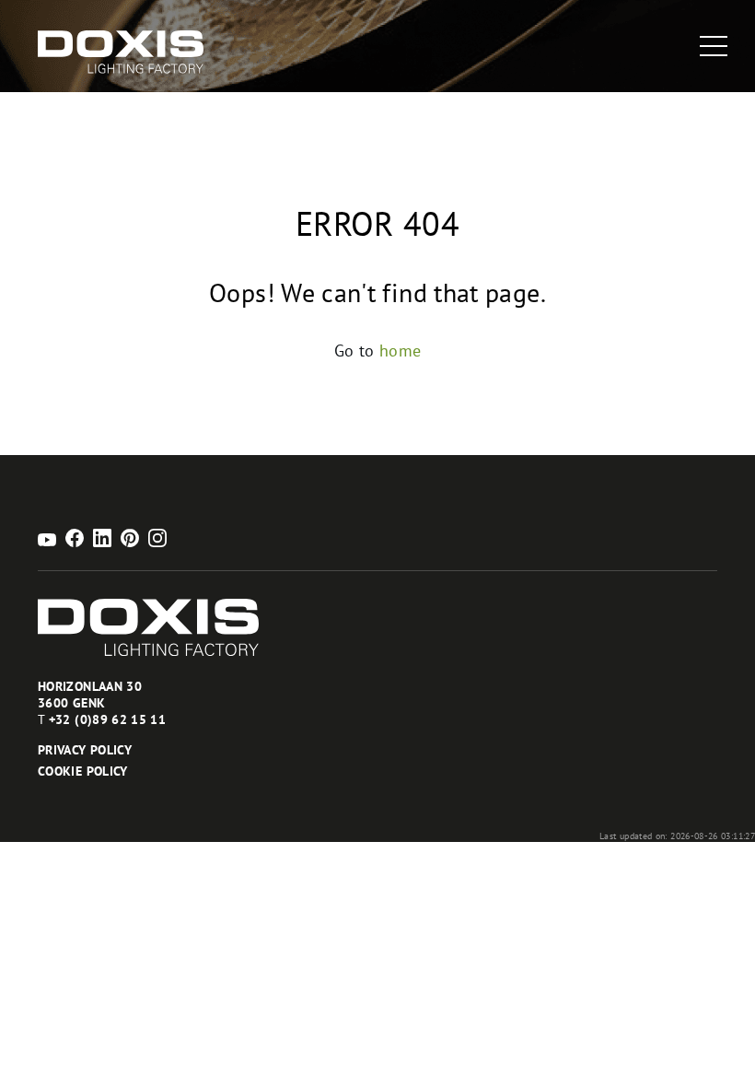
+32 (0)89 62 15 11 (107, 719)
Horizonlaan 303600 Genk (90, 694)
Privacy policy (85, 750)
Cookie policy (83, 771)
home (400, 350)
